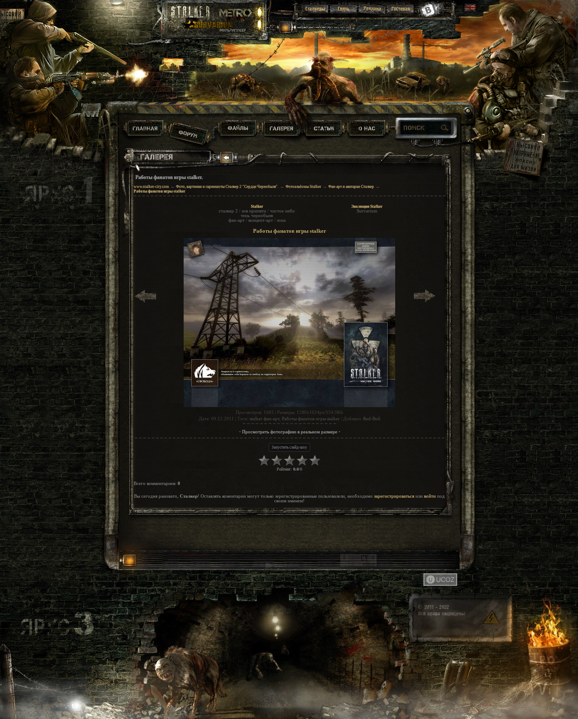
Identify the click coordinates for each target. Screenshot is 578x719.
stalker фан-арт (264, 418)
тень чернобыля (257, 215)
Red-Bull (371, 418)
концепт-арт (260, 220)
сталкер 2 (228, 211)
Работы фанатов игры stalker (311, 418)
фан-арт (236, 220)
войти (430, 496)
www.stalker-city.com (151, 187)
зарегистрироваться (394, 496)
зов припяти (254, 211)
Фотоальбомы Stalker (303, 187)
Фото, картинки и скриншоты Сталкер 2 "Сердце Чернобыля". (227, 187)
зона (281, 220)
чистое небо (282, 211)
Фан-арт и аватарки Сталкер (351, 187)
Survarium (367, 211)
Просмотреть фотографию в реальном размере (289, 432)
